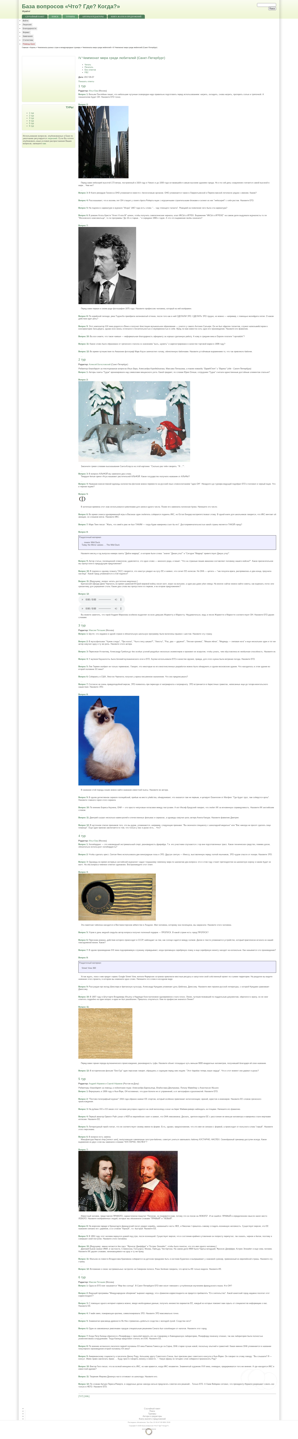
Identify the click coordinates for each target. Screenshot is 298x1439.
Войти (25, 21)
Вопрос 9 (83, 326)
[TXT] (81, 1396)
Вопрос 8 (83, 316)
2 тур (31, 115)
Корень (33, 47)
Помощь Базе (29, 44)
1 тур (31, 113)
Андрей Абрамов (97, 1083)
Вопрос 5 (83, 208)
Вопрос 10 (83, 336)
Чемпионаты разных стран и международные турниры (59, 47)
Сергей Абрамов (114, 1083)
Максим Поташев (97, 630)
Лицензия (27, 24)
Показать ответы (86, 81)
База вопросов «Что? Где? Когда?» (71, 6)
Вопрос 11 (83, 344)
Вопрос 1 (83, 94)
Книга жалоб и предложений (126, 17)
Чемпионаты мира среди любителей (96, 47)
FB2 (86, 72)
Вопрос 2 (83, 104)
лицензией (52, 138)
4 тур (31, 121)
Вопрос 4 (83, 200)
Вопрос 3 (83, 193)
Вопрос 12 (83, 351)
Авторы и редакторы (93, 17)
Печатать (89, 67)
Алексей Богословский (100, 364)
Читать (88, 64)
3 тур (31, 118)
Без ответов (90, 70)
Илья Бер (93, 91)
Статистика (28, 40)
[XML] (87, 1396)
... (82, 101)
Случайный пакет (34, 17)
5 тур (31, 123)
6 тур (31, 126)
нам (44, 143)
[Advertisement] (49, 78)
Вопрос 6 (83, 215)
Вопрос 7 (83, 225)
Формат (26, 32)
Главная (25, 47)
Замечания (28, 36)
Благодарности (29, 28)
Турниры (70, 17)
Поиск (55, 17)
